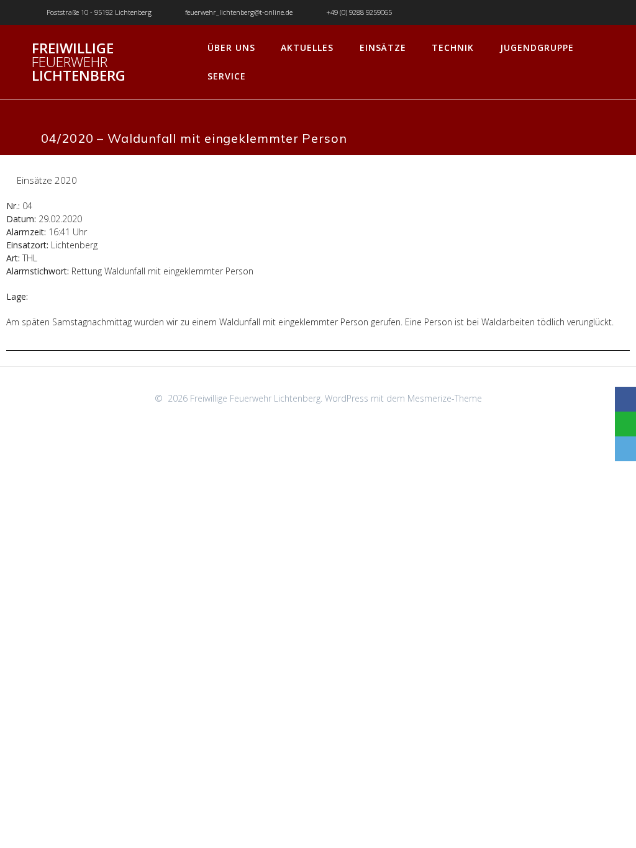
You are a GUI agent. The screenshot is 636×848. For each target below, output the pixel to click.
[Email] (625, 448)
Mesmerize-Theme (444, 398)
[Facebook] (625, 399)
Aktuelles (307, 47)
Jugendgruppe (537, 47)
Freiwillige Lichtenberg (78, 62)
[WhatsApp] (625, 424)
